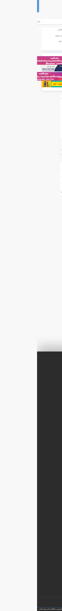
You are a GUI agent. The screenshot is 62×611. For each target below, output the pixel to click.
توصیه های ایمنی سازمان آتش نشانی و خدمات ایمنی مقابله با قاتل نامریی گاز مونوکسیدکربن (40, 167)
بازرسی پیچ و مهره (49, 522)
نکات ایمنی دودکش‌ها (36, 124)
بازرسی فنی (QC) (28, 41)
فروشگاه (38, 30)
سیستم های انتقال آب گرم (46, 526)
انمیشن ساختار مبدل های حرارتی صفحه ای (40, 494)
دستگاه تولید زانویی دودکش (38, 178)
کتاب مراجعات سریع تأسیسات (45, 513)
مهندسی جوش (24, 35)
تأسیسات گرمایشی (49, 517)
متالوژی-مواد (48, 47)
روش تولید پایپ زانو (41, 185)
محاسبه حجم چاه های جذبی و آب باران (42, 490)
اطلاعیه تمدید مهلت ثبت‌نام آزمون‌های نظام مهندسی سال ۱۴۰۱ (33, 508)
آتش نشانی (48, 41)
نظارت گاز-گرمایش (45, 35)
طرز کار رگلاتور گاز (42, 172)
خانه (51, 30)
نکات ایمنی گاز (41, 112)
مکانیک (23, 30)
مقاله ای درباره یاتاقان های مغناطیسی (42, 499)
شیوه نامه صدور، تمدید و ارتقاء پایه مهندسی (40, 504)
